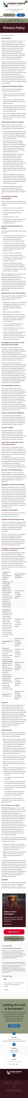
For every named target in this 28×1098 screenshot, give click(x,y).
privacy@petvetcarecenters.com (9, 516)
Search (15, 1083)
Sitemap (20, 1083)
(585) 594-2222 (14, 10)
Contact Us (14, 1025)
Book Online (9, 15)
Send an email (14, 1052)
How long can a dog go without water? (13, 963)
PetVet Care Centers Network (16, 1091)
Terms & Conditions (8, 1083)
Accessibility (16, 1081)
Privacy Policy (9, 1081)
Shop (20, 15)
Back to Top (14, 1084)
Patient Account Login (15, 938)
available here (18, 811)
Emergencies (15, 932)
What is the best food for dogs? (11, 948)
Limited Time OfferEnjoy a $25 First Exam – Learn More (13, 20)
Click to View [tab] (14, 1064)
